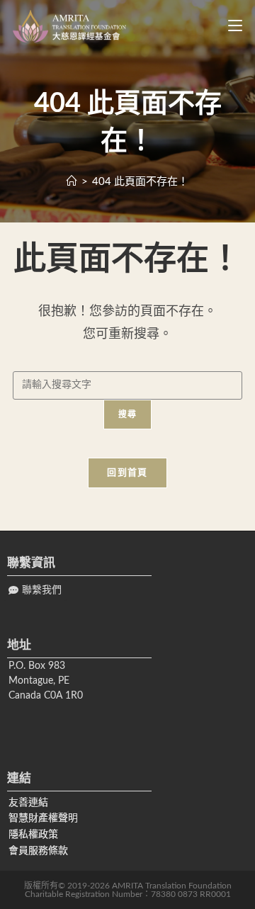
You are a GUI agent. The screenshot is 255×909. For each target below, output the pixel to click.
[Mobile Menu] (229, 26)
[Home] (72, 181)
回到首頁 (127, 473)
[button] (35, 590)
